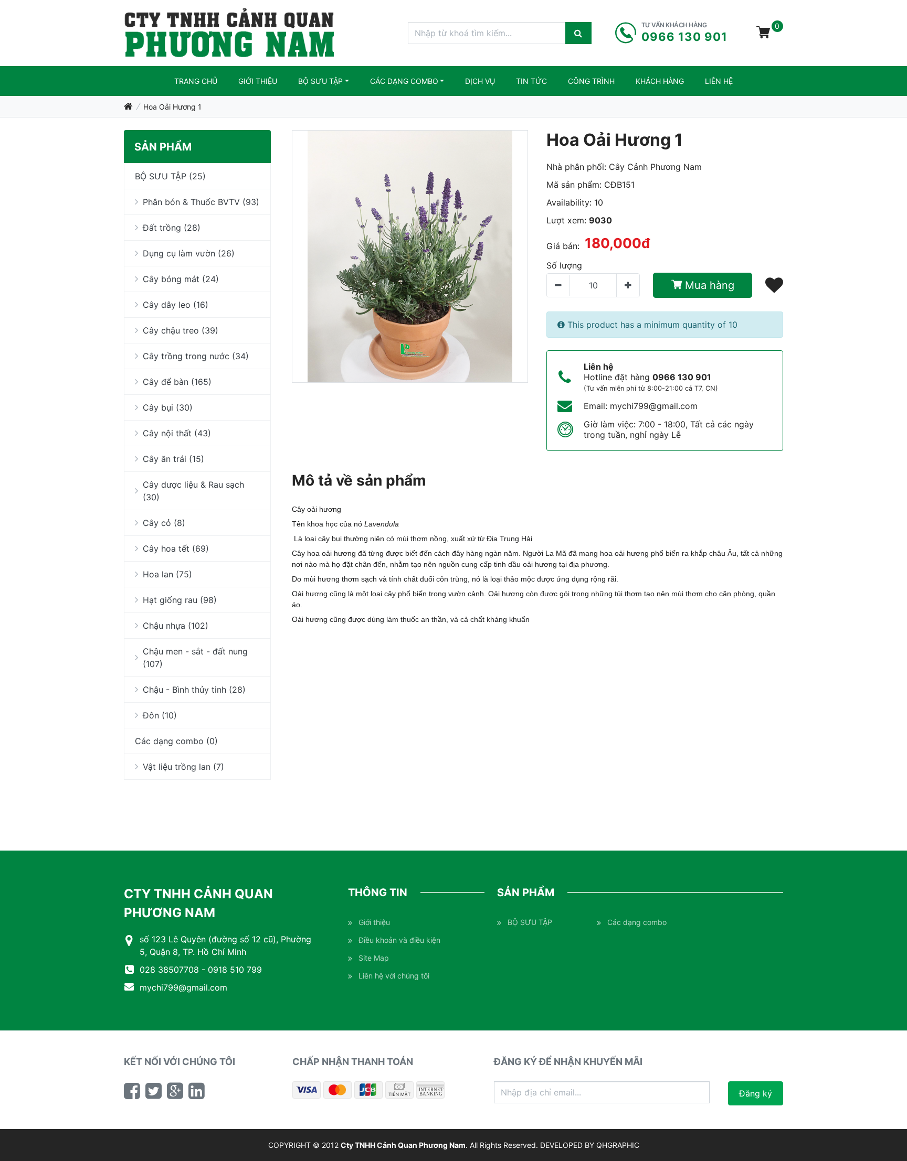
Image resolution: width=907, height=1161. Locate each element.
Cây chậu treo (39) (180, 330)
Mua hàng (708, 285)
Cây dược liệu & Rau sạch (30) (193, 490)
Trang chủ (195, 81)
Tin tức (531, 81)
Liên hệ (719, 81)
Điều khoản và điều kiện (399, 940)
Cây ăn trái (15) (173, 459)
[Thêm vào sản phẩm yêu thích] (774, 285)
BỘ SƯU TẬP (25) (170, 176)
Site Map (373, 957)
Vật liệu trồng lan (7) (183, 766)
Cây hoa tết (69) (176, 548)
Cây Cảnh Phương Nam (655, 167)
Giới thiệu (257, 81)
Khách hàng (660, 81)
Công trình (591, 81)
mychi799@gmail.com (654, 406)
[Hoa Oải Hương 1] (410, 256)
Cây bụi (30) (168, 407)
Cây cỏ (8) (164, 523)
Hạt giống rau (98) (180, 600)
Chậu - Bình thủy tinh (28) (194, 689)
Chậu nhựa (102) (175, 625)
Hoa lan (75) (167, 574)
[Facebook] (132, 1090)
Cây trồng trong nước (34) (196, 356)
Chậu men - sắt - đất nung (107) (195, 657)
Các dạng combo (404, 81)
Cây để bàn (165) (177, 382)
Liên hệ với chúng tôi (393, 975)
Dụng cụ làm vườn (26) (189, 253)
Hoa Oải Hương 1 (172, 106)
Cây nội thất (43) (177, 433)
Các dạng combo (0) (176, 741)
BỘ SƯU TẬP (320, 81)
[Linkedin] (196, 1090)
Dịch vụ (480, 81)
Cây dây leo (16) (175, 304)
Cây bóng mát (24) (181, 279)
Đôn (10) (160, 715)
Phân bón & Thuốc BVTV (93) (201, 202)
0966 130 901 (681, 377)
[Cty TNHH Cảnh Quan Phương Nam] (229, 33)
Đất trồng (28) (172, 227)
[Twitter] (153, 1090)
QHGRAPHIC (617, 1145)
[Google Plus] (175, 1090)
